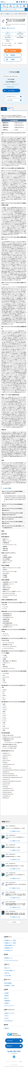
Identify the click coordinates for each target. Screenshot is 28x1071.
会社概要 (6, 993)
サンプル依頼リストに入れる (15, 831)
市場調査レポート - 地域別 (10, 943)
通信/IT (16, 13)
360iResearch (7, 33)
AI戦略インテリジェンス (9, 1013)
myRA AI (7, 1018)
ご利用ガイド (7, 964)
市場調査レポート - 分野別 (10, 940)
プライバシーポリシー (14, 1061)
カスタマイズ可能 (8, 43)
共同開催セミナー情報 (9, 985)
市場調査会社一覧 (8, 948)
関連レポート (10, 109)
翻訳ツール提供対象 (8, 45)
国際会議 (6, 1028)
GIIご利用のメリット (9, 950)
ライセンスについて (10, 86)
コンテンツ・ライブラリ (9, 1005)
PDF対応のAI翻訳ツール (10, 970)
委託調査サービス (8, 958)
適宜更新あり (19, 43)
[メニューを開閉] (26, 2)
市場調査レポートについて (9, 13)
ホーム (3, 13)
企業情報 (6, 989)
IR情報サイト (7, 1003)
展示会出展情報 (8, 983)
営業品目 (6, 995)
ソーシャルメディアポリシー (14, 1064)
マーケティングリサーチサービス (11, 960)
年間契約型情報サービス (10, 945)
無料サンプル (7, 968)
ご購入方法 (7, 973)
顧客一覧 (6, 998)
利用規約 (20, 1061)
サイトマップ (8, 1061)
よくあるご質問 (8, 975)
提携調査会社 (7, 1000)
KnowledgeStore (9, 1020)
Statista (6, 1015)
